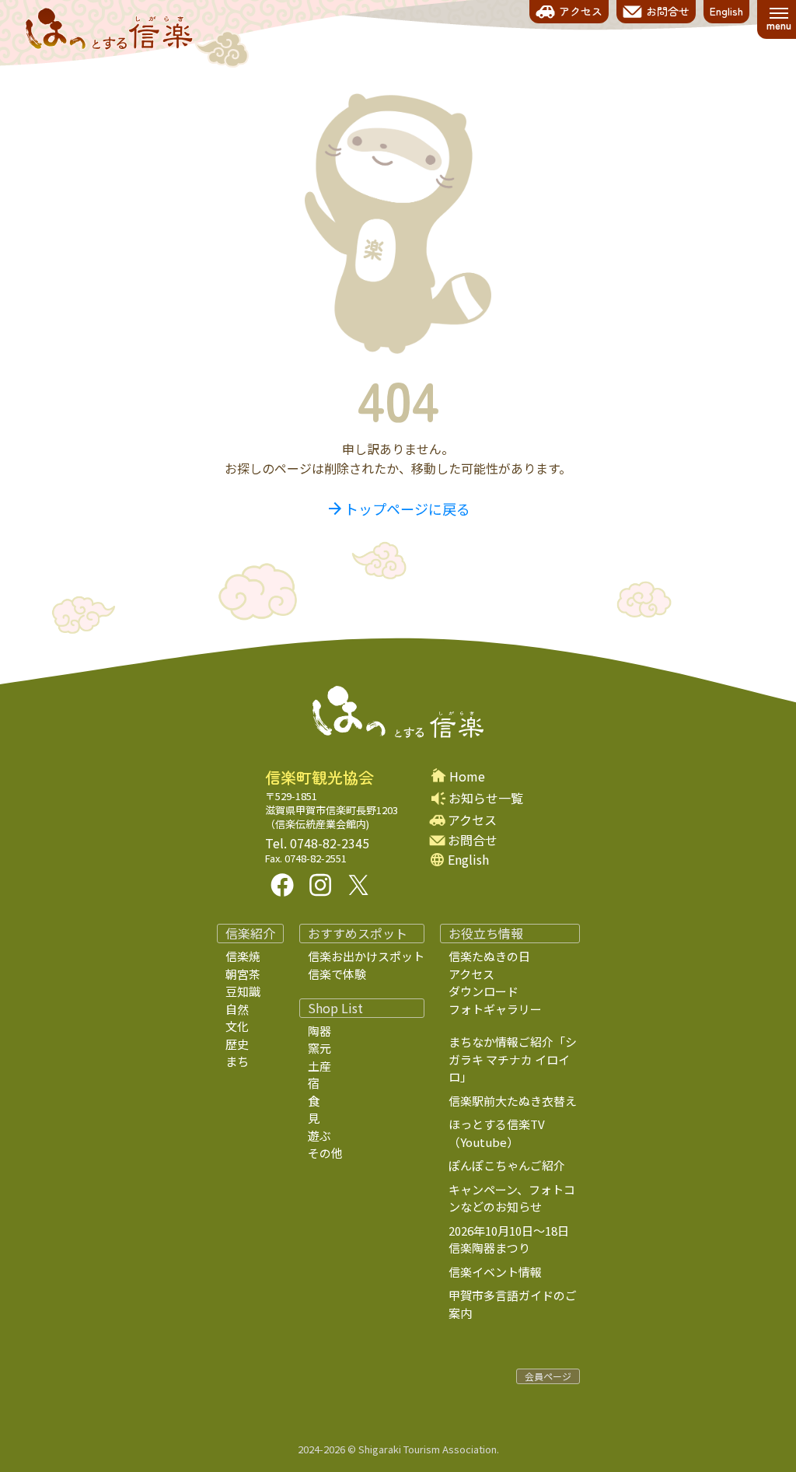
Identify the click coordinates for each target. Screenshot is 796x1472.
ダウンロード (483, 991)
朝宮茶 (242, 974)
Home (467, 776)
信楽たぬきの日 (489, 956)
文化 (237, 1026)
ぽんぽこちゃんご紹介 (507, 1165)
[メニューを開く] (778, 19)
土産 (319, 1066)
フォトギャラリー (495, 1009)
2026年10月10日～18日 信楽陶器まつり (520, 1239)
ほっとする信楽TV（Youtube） (497, 1133)
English (468, 859)
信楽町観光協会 (319, 777)
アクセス (472, 820)
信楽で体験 (337, 974)
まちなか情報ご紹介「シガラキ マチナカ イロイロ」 (513, 1059)
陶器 (319, 1031)
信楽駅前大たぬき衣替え (513, 1101)
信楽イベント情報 (495, 1272)
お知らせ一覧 (486, 797)
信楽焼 (242, 956)
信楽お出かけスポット (366, 956)
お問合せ (473, 840)
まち (237, 1061)
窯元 (319, 1048)
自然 (237, 1009)
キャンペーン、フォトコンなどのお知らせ (512, 1198)
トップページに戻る (398, 508)
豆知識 (242, 991)
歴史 (237, 1044)
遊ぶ (319, 1136)
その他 (325, 1153)
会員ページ (548, 1376)
